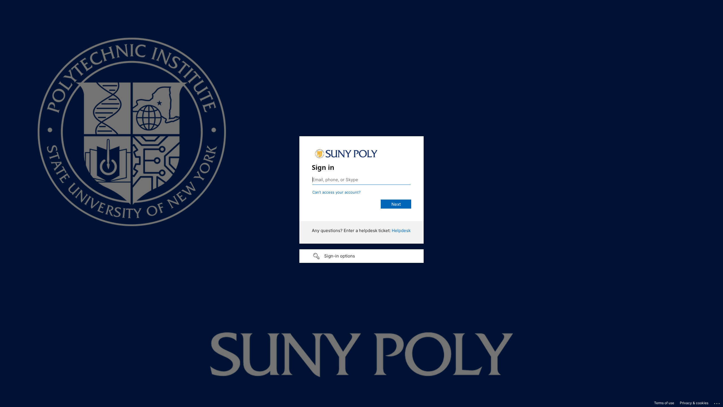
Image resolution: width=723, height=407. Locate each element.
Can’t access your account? (336, 192)
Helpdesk (401, 230)
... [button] (717, 402)
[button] (361, 256)
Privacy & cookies (694, 403)
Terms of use (664, 403)
